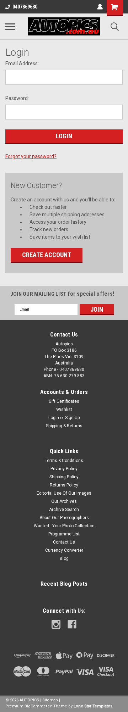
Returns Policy (64, 485)
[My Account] (100, 7)
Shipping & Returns (64, 425)
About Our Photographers (64, 517)
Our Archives (64, 501)
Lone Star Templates (93, 706)
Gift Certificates (64, 401)
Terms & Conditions (64, 460)
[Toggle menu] (10, 27)
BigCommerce (38, 706)
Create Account (46, 254)
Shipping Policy (64, 476)
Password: (17, 98)
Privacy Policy (64, 468)
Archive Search (64, 509)
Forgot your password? (31, 156)
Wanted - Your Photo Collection (64, 525)
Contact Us (64, 542)
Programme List (64, 534)
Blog (64, 558)
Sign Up (72, 417)
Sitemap (50, 700)
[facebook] (72, 624)
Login (53, 417)
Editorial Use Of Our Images (64, 493)
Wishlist (64, 409)
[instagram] (56, 624)
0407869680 (24, 7)
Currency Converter (64, 550)
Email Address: (22, 63)
